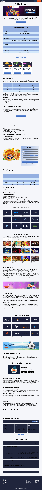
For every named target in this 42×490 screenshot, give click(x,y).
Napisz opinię (35, 421)
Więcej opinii (21, 434)
